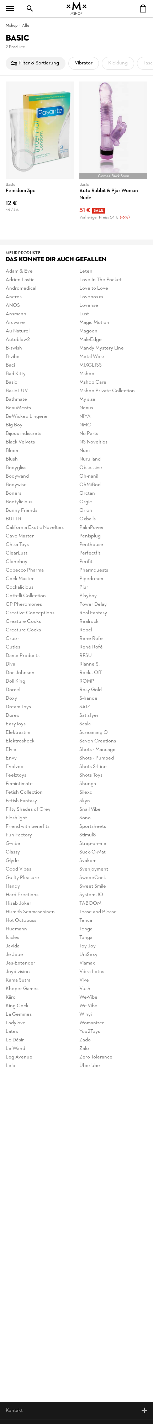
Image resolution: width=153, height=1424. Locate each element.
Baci (10, 365)
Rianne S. (89, 664)
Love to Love (93, 288)
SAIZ (84, 707)
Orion (85, 510)
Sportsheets (92, 826)
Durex (12, 715)
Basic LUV (17, 391)
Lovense (88, 305)
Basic (11, 382)
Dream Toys (18, 707)
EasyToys (16, 724)
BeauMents (18, 408)
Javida (13, 946)
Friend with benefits (27, 826)
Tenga (86, 929)
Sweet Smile (92, 886)
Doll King (15, 681)
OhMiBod (90, 485)
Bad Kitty (16, 374)
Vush (84, 989)
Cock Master (20, 579)
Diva (10, 664)
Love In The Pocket (100, 280)
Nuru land (90, 459)
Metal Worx (92, 356)
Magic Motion (94, 322)
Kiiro (11, 997)
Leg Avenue (19, 1057)
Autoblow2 (18, 339)
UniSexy (88, 954)
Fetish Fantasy (21, 801)
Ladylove (16, 1023)
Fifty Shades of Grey (28, 809)
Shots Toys (90, 775)
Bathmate (16, 399)
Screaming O (93, 732)
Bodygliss (16, 468)
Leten (86, 271)
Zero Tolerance (95, 1057)
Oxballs (87, 519)
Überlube (89, 1065)
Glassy (13, 852)
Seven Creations (97, 741)
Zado (85, 1040)
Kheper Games (22, 989)
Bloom (13, 450)
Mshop (11, 25)
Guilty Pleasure (22, 878)
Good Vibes (18, 869)
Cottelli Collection (26, 596)
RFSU (85, 655)
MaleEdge (90, 339)
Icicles (12, 937)
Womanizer (91, 1023)
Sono (85, 818)
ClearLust (16, 553)
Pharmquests (93, 570)
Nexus (86, 408)
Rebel (85, 630)
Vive (84, 980)
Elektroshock (20, 741)
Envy (11, 758)
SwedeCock (92, 878)
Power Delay (93, 604)
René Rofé (91, 647)
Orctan (87, 493)
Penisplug (90, 536)
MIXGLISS (90, 365)
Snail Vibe (90, 809)
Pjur (83, 587)
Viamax (87, 963)
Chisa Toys (17, 544)
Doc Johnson (20, 673)
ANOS (13, 305)
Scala (85, 724)
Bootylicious (19, 502)
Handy (13, 886)
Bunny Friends (21, 510)
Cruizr (12, 638)
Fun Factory (19, 835)
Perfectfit (89, 553)
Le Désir (15, 1040)
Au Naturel (18, 331)
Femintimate (19, 784)
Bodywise (16, 485)
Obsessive (90, 468)
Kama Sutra (18, 980)
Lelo (10, 1065)
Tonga (86, 937)
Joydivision (18, 971)
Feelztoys (16, 775)
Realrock (89, 621)
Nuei (84, 450)
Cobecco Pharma (25, 570)
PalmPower (91, 527)
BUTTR (13, 519)
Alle (25, 25)
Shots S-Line (93, 766)
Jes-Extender (20, 963)
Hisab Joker (18, 903)
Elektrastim (18, 732)
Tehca (85, 920)
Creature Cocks (23, 621)
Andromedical (21, 288)
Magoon (88, 331)
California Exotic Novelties (35, 527)
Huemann (16, 929)
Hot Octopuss (21, 920)
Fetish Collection (24, 792)
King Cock (17, 1006)
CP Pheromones (24, 604)
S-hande (88, 698)
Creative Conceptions (30, 613)
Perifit (86, 561)
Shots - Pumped (96, 758)
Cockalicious (19, 587)
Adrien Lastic (20, 280)
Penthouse (91, 544)
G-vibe (13, 843)
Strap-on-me (92, 843)
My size (87, 399)
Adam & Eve (19, 271)
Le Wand (15, 1048)
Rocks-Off (90, 673)
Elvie (11, 749)
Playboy (88, 596)
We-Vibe (88, 997)
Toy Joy (87, 946)
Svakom (87, 860)
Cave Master (20, 536)
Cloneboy (16, 561)
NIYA (85, 416)
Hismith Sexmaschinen (30, 912)
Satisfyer (89, 715)
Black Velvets (20, 442)
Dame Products (22, 655)
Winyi (85, 1014)
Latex (12, 1031)
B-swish (14, 348)
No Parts (88, 433)
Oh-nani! (89, 476)
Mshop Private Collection (107, 391)
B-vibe (13, 356)
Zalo (84, 1048)
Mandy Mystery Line (101, 348)
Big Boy (14, 425)
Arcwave (15, 322)
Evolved (14, 766)
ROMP (86, 681)
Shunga (87, 784)
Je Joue (14, 954)
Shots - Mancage (97, 749)
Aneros (14, 297)
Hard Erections (22, 895)
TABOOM (90, 903)
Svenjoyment (93, 869)
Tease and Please (98, 912)
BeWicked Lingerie (27, 416)
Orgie (85, 502)
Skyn (84, 801)
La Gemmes (19, 1014)
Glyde (12, 860)
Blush (12, 459)
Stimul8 (87, 835)
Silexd (86, 792)
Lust (84, 314)
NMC (85, 425)
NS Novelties (93, 442)
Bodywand (17, 476)
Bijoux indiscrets (23, 433)
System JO (91, 895)
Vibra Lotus (91, 971)
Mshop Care (92, 382)
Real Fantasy (93, 613)
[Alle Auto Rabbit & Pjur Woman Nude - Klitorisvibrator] (113, 152)
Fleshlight (16, 818)
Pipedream (91, 579)
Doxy (11, 698)
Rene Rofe (91, 638)
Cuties (13, 647)
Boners (13, 493)
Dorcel (13, 690)
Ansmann (16, 314)
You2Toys (89, 1031)
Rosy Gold (90, 690)
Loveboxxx (91, 297)
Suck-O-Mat (92, 852)
